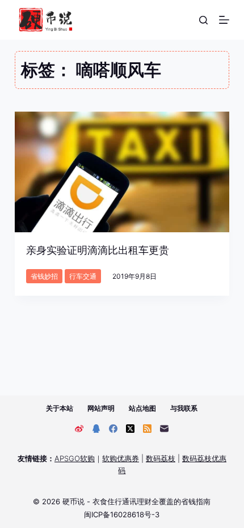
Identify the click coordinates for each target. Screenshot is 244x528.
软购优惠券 (120, 458)
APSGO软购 (74, 458)
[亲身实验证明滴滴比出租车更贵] (122, 172)
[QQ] (96, 428)
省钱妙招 (44, 276)
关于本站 (59, 408)
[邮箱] (164, 428)
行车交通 (82, 276)
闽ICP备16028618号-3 (121, 514)
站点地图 (142, 408)
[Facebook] (113, 428)
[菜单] (224, 20)
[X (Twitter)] (130, 428)
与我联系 (183, 408)
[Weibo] (79, 428)
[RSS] (147, 428)
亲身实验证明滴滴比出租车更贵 (97, 250)
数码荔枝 (160, 458)
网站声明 (101, 408)
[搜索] (203, 20)
